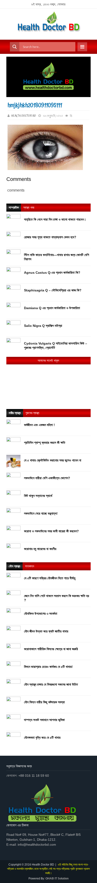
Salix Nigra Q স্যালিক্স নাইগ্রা (43, 326)
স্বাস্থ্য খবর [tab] (28, 207)
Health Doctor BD (23, 116)
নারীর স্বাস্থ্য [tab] (15, 413)
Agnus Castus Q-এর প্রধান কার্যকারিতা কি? (52, 272)
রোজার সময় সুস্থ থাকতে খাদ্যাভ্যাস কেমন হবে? (50, 237)
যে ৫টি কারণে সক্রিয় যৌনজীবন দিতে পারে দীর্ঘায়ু (49, 578)
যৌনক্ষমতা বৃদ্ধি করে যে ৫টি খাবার (42, 737)
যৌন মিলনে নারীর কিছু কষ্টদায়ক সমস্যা (44, 702)
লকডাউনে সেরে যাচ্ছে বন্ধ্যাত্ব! (41, 513)
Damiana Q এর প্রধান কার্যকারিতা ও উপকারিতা (52, 308)
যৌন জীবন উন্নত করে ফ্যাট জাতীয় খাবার (46, 631)
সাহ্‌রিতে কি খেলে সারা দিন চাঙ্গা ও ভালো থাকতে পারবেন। (55, 219)
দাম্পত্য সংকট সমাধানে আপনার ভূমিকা (44, 720)
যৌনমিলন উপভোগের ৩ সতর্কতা (40, 613)
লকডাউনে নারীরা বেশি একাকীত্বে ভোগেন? (47, 478)
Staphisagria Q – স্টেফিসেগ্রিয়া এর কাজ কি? (52, 290)
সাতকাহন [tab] (29, 566)
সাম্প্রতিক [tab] (14, 207)
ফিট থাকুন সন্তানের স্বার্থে (38, 496)
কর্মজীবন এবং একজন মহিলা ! (39, 425)
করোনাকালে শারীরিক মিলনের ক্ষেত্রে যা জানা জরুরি (51, 649)
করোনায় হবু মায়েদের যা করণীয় (40, 549)
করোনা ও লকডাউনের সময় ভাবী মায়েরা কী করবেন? (51, 531)
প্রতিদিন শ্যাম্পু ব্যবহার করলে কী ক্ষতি (44, 442)
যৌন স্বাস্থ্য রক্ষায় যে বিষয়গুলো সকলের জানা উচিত (51, 684)
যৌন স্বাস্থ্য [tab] (14, 566)
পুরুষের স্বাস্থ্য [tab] (32, 413)
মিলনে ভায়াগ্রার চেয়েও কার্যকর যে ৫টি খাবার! (48, 667)
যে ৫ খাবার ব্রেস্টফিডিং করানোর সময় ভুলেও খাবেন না (52, 460)
